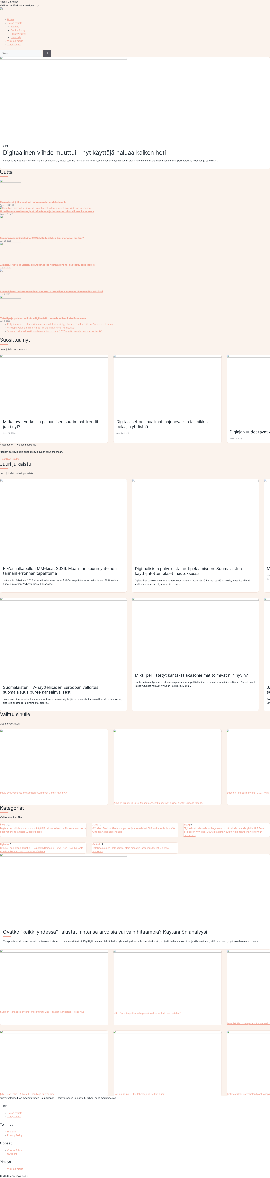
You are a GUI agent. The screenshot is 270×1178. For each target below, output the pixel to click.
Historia (15, 26)
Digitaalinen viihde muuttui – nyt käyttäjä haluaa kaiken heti (33, 828)
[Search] (47, 53)
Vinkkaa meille (15, 41)
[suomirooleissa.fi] (21, 9)
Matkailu (96, 844)
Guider (15, 459)
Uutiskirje (16, 37)
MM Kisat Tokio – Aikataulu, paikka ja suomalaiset (119, 828)
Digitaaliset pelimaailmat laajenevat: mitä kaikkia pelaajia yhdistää (220, 828)
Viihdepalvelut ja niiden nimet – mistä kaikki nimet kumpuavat (41, 327)
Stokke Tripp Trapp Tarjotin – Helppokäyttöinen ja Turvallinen (33, 848)
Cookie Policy (18, 30)
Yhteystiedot (14, 44)
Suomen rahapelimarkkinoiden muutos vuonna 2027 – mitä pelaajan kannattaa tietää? (54, 331)
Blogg (3, 459)
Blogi (9, 459)
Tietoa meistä (14, 23)
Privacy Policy (18, 33)
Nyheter (4, 844)
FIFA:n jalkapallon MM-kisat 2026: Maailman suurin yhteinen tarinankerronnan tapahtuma (224, 832)
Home (10, 19)
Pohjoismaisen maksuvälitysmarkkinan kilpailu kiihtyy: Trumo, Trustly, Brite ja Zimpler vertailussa (60, 324)
